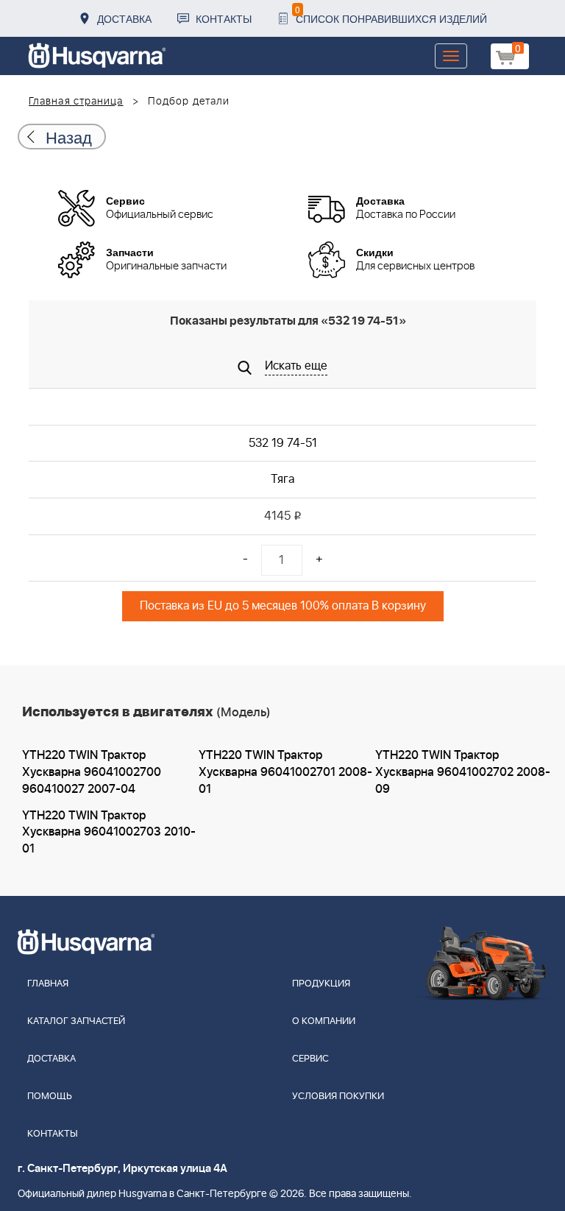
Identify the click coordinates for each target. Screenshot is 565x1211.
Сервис (310, 1059)
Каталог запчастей (76, 1021)
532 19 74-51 (283, 443)
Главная (47, 984)
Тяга (282, 479)
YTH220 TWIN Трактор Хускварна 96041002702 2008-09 (462, 772)
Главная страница (76, 101)
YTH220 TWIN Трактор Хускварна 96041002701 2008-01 (285, 772)
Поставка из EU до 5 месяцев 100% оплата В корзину (283, 606)
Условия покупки (338, 1097)
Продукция (321, 984)
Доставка (124, 18)
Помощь (49, 1097)
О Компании (323, 1021)
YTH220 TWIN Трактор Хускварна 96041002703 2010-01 (109, 832)
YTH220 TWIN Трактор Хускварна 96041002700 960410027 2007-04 (91, 772)
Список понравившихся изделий (391, 14)
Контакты (224, 18)
